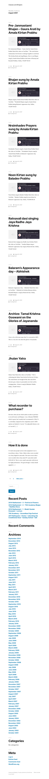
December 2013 (14, 541)
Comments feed (14, 762)
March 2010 (12, 619)
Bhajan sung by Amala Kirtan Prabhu (23, 81)
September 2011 (14, 575)
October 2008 (13, 660)
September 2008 (14, 662)
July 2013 (12, 546)
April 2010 (12, 616)
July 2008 (12, 667)
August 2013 (13, 543)
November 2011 (14, 570)
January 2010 (13, 623)
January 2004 (13, 718)
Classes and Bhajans (15, 5)
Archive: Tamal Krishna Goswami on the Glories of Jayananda (24, 317)
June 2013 (12, 548)
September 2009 (14, 633)
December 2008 (14, 655)
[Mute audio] (23, 43)
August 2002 (13, 725)
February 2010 (13, 621)
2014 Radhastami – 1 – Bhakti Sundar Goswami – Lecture (21, 510)
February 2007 (13, 704)
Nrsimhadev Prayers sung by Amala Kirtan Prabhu (23, 129)
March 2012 (12, 560)
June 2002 (12, 728)
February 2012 (13, 563)
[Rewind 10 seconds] (25, 43)
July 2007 (12, 696)
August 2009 (13, 636)
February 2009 (13, 650)
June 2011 (12, 582)
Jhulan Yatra (17, 358)
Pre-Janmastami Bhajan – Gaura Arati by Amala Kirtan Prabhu (24, 29)
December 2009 (14, 626)
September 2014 (14, 538)
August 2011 (13, 577)
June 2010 (12, 611)
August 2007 (13, 694)
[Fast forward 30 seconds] (31, 43)
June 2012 (12, 555)
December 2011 (14, 568)
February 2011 (13, 592)
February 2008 (13, 679)
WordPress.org (13, 764)
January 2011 (13, 594)
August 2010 (13, 606)
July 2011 (11, 580)
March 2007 (12, 701)
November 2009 (14, 628)
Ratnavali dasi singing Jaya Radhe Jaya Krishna (23, 222)
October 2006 (13, 711)
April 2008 (12, 674)
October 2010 (13, 602)
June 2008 (12, 670)
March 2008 (12, 677)
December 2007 (14, 684)
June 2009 (12, 640)
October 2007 (13, 689)
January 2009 (13, 653)
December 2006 (14, 709)
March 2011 (12, 589)
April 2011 (12, 587)
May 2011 (11, 585)
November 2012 (14, 551)
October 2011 (13, 572)
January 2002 (13, 730)
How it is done (18, 445)
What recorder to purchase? (20, 407)
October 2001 (13, 733)
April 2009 (12, 645)
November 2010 (14, 599)
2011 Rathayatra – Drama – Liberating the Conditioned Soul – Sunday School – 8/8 (23, 517)
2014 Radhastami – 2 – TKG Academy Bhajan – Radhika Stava (24, 506)
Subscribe (24, 45)
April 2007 (12, 699)
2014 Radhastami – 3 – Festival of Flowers (23, 502)
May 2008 (12, 672)
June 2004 (12, 716)
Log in (10, 757)
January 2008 (13, 682)
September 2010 (14, 604)
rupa (11, 66)
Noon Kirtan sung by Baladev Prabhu (22, 176)
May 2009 (12, 643)
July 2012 (12, 553)
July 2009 (12, 638)
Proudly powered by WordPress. (25, 772)
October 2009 (13, 631)
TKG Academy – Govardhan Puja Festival (23, 513)
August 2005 (13, 713)
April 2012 (12, 558)
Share (28, 45)
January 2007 (13, 706)
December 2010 (14, 597)
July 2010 (12, 609)
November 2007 (14, 687)
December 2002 (14, 721)
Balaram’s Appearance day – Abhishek (24, 269)
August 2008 (13, 665)
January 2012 (13, 565)
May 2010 (12, 614)
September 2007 (14, 691)
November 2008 (14, 657)
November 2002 (14, 723)
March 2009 (12, 648)
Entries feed (12, 759)
